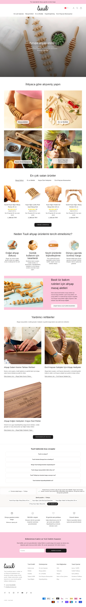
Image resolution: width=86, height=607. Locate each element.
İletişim (58, 573)
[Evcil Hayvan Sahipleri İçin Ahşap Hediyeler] (63, 345)
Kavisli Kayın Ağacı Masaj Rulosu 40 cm (12, 206)
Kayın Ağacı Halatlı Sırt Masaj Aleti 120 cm (53, 206)
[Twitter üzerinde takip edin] (9, 593)
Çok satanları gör (52, 503)
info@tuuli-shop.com (10, 587)
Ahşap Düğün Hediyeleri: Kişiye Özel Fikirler (22, 421)
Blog (58, 579)
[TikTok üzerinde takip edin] (27, 593)
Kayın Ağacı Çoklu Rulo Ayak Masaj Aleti (33, 206)
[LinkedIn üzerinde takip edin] (31, 593)
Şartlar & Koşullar (76, 579)
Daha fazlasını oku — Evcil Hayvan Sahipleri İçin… (58, 376)
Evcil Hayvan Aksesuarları (64, 14)
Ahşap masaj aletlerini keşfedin (64, 306)
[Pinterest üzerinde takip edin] (18, 593)
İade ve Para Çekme (62, 576)
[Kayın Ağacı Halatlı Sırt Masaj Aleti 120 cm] (53, 194)
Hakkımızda (31, 568)
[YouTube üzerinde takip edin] (22, 593)
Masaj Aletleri (29, 14)
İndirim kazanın (56, 550)
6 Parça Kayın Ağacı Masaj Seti (37, 503)
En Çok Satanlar (19, 14)
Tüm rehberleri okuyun (43, 437)
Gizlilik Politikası (76, 571)
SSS (58, 568)
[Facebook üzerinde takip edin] (5, 593)
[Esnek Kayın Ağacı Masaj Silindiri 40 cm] (74, 194)
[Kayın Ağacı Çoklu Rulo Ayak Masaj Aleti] (33, 194)
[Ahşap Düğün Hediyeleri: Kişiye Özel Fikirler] (22, 399)
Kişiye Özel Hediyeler (44, 180)
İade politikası (75, 573)
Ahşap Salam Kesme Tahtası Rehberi (19, 367)
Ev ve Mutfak (39, 14)
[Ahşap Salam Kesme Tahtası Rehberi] (22, 345)
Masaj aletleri (42, 571)
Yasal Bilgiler (31, 579)
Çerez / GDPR (75, 568)
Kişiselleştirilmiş (50, 14)
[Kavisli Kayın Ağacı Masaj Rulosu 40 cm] (12, 194)
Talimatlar (59, 571)
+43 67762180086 (10, 585)
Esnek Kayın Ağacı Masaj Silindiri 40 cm (74, 206)
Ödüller (29, 571)
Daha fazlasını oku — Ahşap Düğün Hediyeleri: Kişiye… (19, 430)
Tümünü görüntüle (43, 224)
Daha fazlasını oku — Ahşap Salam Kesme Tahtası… (18, 376)
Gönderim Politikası (77, 576)
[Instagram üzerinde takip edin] (13, 593)
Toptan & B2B (31, 576)
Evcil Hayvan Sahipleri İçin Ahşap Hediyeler (63, 367)
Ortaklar (30, 573)
